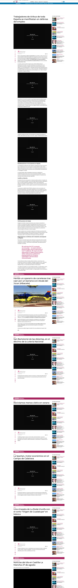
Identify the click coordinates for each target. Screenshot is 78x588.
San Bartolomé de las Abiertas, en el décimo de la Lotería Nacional (60, 61)
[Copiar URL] (32, 37)
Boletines (41, 3)
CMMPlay (32, 1)
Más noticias (50, 3)
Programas (45, 1)
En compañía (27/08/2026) (60, 27)
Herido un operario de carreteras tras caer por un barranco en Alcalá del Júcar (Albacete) (60, 51)
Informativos (36, 3)
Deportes (45, 3)
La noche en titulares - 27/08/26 (60, 19)
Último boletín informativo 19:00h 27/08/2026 (60, 37)
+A (45, 373)
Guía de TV (41, 1)
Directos (36, 1)
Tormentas (20, 0)
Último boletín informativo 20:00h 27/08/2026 (60, 23)
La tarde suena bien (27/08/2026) (60, 32)
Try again (32, 39)
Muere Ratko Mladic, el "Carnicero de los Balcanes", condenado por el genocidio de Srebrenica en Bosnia (60, 42)
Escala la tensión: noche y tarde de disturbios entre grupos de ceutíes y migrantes (60, 57)
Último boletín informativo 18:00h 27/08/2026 (60, 46)
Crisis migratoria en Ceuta (25, 0)
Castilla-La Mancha (29, 3)
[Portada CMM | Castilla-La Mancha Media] (16, 2)
